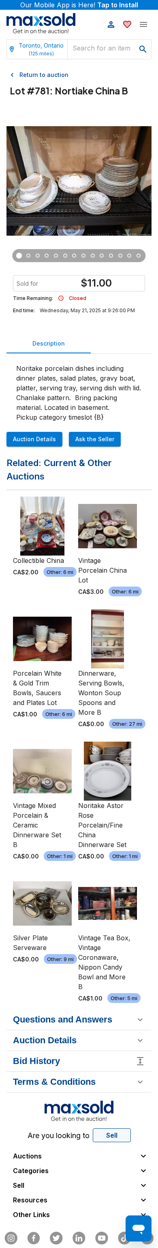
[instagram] (11, 1238)
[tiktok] (124, 1238)
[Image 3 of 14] (38, 256)
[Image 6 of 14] (65, 256)
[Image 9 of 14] (93, 256)
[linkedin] (79, 1238)
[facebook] (33, 1238)
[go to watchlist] (127, 24)
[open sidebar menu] (143, 24)
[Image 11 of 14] (111, 256)
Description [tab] (48, 343)
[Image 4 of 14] (47, 256)
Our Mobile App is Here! (79, 5)
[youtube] (101, 1238)
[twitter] (56, 1238)
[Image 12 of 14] (120, 256)
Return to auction (43, 74)
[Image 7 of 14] (74, 256)
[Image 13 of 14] (129, 256)
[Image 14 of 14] (139, 256)
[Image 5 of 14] (56, 256)
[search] (143, 49)
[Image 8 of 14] (83, 256)
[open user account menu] (111, 24)
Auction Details (34, 439)
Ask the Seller (94, 439)
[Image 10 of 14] (102, 256)
